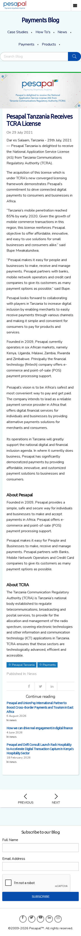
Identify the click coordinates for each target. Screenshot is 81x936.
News (62, 32)
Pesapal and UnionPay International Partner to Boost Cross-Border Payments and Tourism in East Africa (40, 707)
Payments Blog (40, 20)
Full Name (10, 839)
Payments (26, 44)
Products (49, 44)
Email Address (13, 858)
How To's (43, 32)
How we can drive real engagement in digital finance (40, 728)
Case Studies (17, 32)
